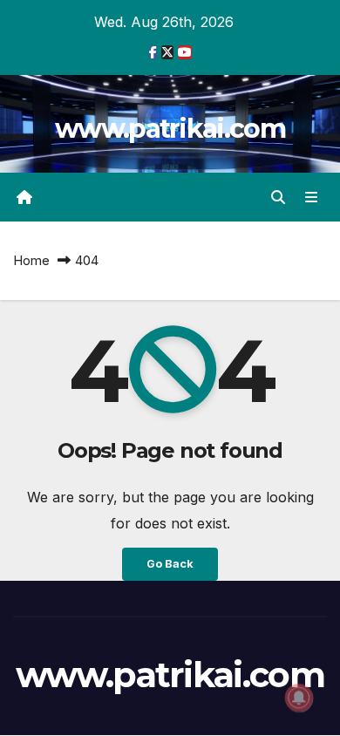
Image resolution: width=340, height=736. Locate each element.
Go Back (170, 563)
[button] (278, 197)
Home (31, 260)
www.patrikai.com (170, 128)
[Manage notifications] (299, 698)
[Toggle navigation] (311, 197)
